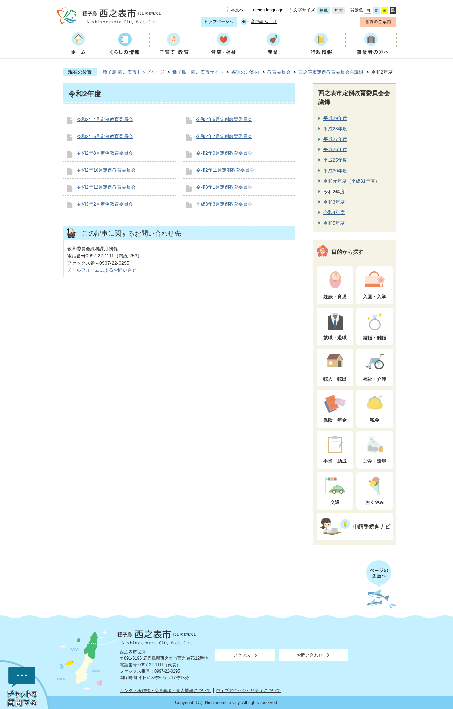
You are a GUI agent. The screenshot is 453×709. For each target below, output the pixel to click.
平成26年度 (335, 149)
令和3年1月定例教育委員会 (224, 187)
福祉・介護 (374, 379)
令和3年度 (334, 202)
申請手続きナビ (371, 526)
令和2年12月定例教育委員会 (106, 187)
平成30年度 (335, 170)
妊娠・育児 (335, 296)
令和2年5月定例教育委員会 (224, 119)
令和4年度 (334, 212)
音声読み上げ (264, 21)
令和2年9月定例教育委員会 (224, 153)
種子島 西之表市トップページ (133, 72)
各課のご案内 (245, 72)
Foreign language (266, 9)
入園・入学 (374, 296)
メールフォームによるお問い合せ (102, 270)
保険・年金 (335, 420)
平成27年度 (335, 139)
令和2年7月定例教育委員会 (224, 136)
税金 (374, 420)
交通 (335, 502)
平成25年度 (335, 160)
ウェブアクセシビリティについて (248, 690)
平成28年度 (335, 128)
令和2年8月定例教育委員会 (105, 153)
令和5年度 (334, 223)
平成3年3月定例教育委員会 (224, 204)
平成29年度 (335, 118)
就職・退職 (335, 337)
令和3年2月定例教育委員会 (105, 204)
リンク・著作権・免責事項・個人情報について (165, 690)
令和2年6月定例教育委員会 (105, 136)
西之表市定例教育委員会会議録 (330, 72)
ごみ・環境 (374, 461)
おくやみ (374, 502)
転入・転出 (335, 379)
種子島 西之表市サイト (198, 72)
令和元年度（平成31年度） (351, 181)
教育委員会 (279, 72)
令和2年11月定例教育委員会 (225, 170)
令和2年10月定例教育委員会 (106, 170)
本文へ (237, 9)
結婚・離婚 (374, 337)
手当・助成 (335, 461)
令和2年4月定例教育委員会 (105, 119)
